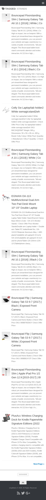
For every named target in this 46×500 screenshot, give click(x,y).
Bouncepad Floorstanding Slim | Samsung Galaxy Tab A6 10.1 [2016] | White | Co (27, 19)
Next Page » (38, 464)
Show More (23, 474)
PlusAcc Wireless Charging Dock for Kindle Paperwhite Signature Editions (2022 (27, 419)
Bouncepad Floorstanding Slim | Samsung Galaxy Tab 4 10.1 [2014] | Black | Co (27, 65)
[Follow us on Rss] (18, 493)
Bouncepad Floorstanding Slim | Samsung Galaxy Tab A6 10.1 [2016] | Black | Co (27, 255)
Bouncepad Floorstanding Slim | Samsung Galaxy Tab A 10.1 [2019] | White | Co (27, 153)
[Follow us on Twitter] (23, 493)
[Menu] (43, 3)
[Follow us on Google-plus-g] (27, 493)
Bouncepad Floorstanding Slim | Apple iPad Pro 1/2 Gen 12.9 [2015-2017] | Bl (26, 373)
